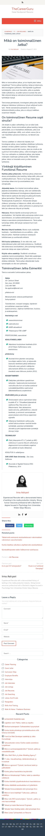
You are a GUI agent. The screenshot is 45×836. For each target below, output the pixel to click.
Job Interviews (10, 683)
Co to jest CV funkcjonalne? (11, 564)
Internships (8, 679)
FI (20, 824)
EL (31, 824)
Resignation (9, 702)
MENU (39, 21)
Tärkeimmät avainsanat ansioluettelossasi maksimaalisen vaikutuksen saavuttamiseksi (22, 538)
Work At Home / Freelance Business (17, 709)
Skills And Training (11, 705)
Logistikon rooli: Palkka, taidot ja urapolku (18, 723)
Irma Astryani (9, 576)
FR (24, 824)
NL (14, 824)
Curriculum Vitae (10, 672)
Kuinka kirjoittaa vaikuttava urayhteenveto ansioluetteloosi (22, 545)
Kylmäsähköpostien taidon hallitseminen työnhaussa (20, 549)
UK (22, 829)
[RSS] (22, 2)
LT (6, 826)
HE (34, 824)
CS (7, 824)
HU (38, 824)
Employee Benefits (11, 675)
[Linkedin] (19, 514)
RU (24, 826)
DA (11, 824)
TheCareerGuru (22, 9)
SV (38, 826)
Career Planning (10, 664)
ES (34, 826)
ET (17, 824)
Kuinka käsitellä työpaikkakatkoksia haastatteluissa (22, 781)
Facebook (9, 525)
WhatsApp (28, 525)
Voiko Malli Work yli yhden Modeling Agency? (20, 755)
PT (13, 826)
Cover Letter (9, 668)
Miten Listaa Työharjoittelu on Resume (17, 812)
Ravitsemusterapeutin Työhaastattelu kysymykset (21, 726)
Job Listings (9, 687)
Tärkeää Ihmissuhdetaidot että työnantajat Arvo (20, 789)
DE (27, 824)
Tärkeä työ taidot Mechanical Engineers (18, 805)
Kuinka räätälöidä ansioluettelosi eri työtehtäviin (20, 785)
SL (31, 826)
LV (3, 826)
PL (16, 826)
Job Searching (10, 694)
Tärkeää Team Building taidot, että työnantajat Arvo (22, 809)
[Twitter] (26, 514)
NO (9, 826)
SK (27, 826)
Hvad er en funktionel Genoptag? (35, 566)
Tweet (19, 525)
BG (3, 824)
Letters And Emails (11, 698)
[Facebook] (22, 514)
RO (20, 826)
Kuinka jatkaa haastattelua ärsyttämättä (18, 771)
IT (41, 824)
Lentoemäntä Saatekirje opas (14, 719)
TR (41, 826)
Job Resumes (13, 557)
